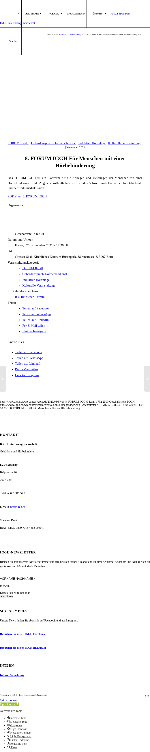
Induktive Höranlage (92, 143)
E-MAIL (6, 585)
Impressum (30, 695)
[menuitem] (32, 13)
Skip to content (8, 700)
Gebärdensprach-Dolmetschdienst (53, 143)
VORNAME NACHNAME (17, 578)
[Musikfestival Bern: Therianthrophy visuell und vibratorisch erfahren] (147, 379)
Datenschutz (41, 695)
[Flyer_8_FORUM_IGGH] (75, 94)
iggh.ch (22, 695)
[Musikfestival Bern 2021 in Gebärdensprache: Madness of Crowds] (3, 379)
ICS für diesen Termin (30, 297)
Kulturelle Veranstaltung (124, 143)
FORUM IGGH (18, 143)
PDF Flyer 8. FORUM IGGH (27, 196)
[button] (9, 704)
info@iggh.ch (17, 506)
